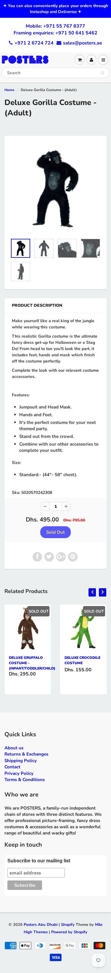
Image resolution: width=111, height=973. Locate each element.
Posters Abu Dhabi (40, 924)
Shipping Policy (20, 761)
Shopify (68, 924)
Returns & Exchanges (26, 754)
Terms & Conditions (24, 780)
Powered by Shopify (69, 932)
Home (9, 90)
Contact (12, 767)
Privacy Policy (18, 773)
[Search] (102, 73)
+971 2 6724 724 (34, 43)
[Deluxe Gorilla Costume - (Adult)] (55, 188)
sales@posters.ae (82, 43)
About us (13, 748)
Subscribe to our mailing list (38, 860)
